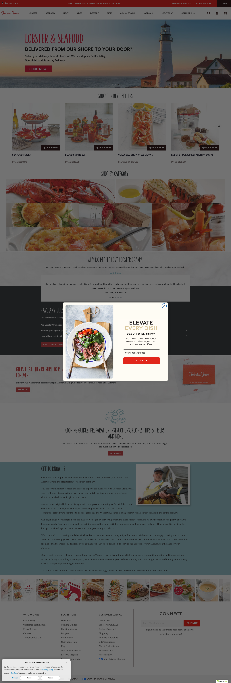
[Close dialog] (164, 306)
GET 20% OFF (142, 360)
